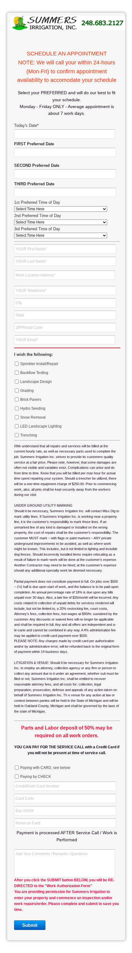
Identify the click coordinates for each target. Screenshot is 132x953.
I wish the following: (33, 354)
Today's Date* (26, 125)
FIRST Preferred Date (34, 144)
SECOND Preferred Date (36, 165)
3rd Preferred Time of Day (37, 229)
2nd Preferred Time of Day (37, 215)
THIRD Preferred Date (34, 184)
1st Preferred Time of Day (37, 202)
